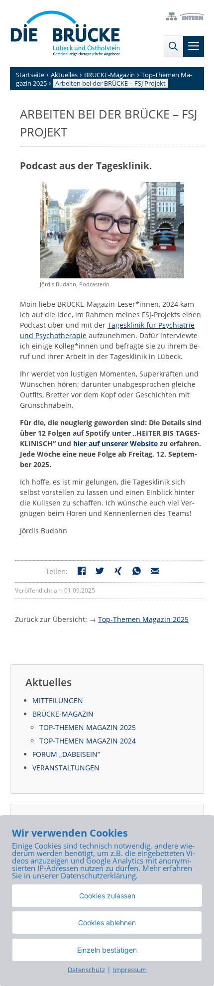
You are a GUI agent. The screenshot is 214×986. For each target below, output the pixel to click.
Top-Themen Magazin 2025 (143, 619)
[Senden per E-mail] (155, 572)
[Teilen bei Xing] (118, 572)
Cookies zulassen (107, 895)
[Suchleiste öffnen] (173, 46)
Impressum (130, 969)
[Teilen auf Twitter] (100, 572)
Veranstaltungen (66, 767)
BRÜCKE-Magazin (63, 714)
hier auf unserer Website (115, 443)
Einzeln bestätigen (107, 950)
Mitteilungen (57, 700)
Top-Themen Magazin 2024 (87, 740)
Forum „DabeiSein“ (66, 754)
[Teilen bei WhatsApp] (136, 572)
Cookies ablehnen (107, 922)
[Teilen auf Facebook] (82, 572)
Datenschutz (86, 969)
